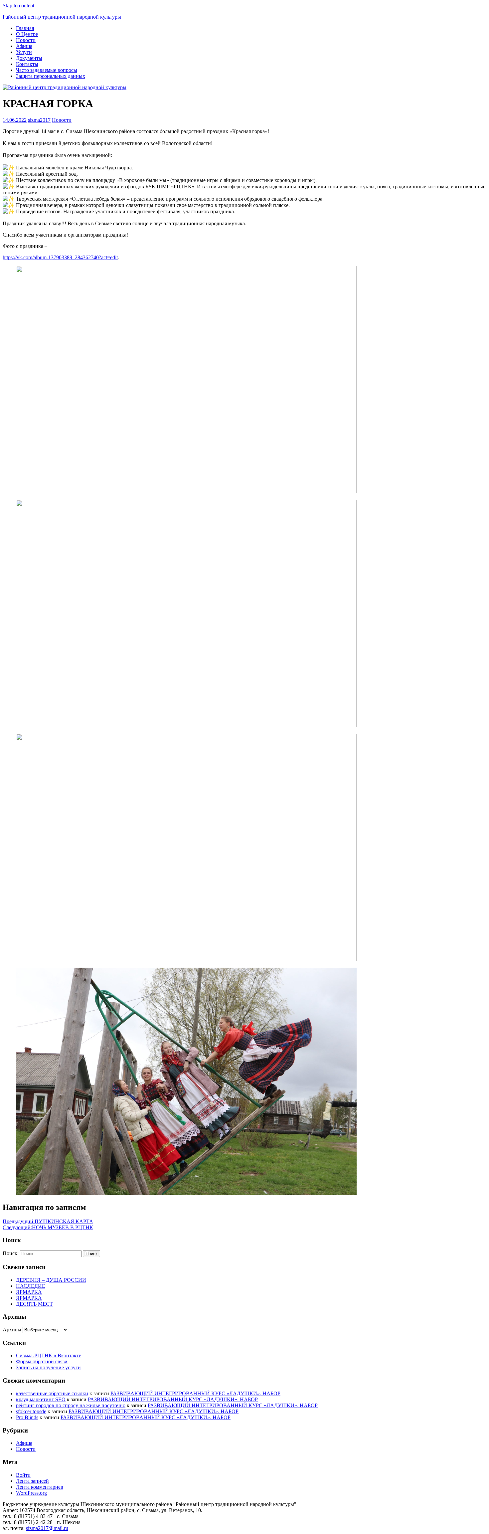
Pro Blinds (27, 1417)
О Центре (27, 34)
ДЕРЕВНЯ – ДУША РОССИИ (51, 1280)
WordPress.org (31, 1493)
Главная (25, 28)
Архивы (12, 1329)
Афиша (24, 46)
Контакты (27, 64)
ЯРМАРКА (29, 1292)
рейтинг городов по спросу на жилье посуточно (70, 1405)
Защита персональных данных (50, 76)
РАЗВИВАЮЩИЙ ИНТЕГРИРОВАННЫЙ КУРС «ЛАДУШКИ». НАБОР (195, 1393)
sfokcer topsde (31, 1411)
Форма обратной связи (42, 1361)
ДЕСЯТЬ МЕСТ (34, 1304)
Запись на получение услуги (48, 1367)
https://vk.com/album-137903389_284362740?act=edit (60, 257)
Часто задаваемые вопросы (46, 70)
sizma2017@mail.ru (47, 1528)
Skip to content (18, 5)
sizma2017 (39, 120)
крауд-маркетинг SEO (41, 1399)
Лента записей (32, 1481)
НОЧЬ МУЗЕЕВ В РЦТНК (48, 1227)
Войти (23, 1475)
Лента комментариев (39, 1487)
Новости (26, 40)
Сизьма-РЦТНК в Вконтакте (48, 1355)
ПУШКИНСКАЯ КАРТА (48, 1221)
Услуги (24, 52)
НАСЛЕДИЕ (30, 1286)
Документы (29, 58)
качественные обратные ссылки (52, 1393)
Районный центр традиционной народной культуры (62, 17)
